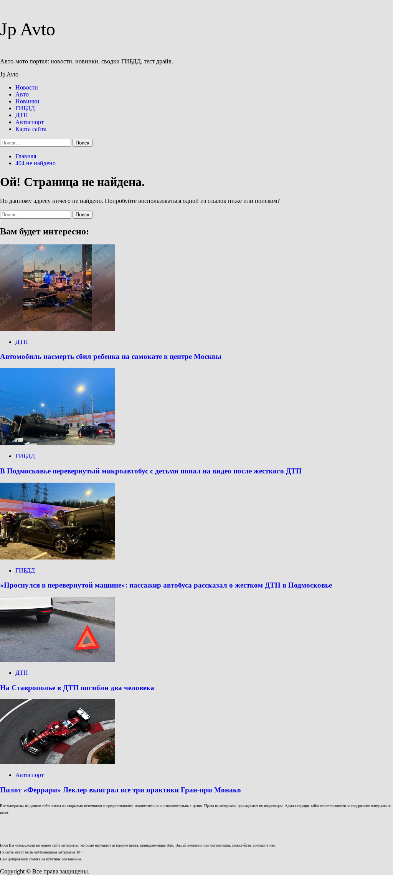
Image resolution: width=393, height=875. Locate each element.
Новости (26, 87)
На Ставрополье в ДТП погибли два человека (77, 688)
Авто (22, 94)
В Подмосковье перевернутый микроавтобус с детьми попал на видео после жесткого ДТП (151, 471)
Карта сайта (30, 129)
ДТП (21, 115)
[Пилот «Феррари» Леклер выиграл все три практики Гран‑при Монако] (57, 762)
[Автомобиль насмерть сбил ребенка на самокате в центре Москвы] (57, 328)
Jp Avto (27, 29)
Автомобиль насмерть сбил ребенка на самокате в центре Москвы (110, 356)
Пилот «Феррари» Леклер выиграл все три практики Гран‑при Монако (120, 790)
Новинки (27, 101)
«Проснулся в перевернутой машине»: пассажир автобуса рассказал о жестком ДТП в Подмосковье (166, 585)
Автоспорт (29, 122)
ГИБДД (25, 108)
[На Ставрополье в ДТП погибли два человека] (57, 659)
